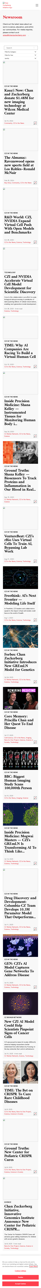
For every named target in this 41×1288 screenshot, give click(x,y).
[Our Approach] (8, 5)
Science (19, 242)
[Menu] (37, 5)
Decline (20, 1277)
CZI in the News (18, 123)
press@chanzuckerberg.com (14, 35)
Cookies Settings (20, 1271)
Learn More (33, 1266)
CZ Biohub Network (11, 434)
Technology (27, 242)
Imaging (28, 738)
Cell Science (8, 738)
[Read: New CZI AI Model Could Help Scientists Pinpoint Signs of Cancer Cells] (20, 1025)
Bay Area (7, 183)
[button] (20, 52)
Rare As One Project (11, 740)
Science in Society (17, 1114)
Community (8, 123)
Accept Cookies (20, 1284)
